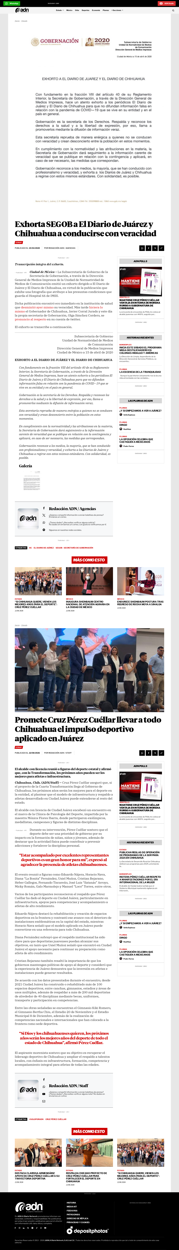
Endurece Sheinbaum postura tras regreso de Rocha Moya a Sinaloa (140, 603)
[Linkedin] (23, 1228)
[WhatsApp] (142, 248)
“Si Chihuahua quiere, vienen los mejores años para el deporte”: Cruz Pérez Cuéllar (36, 604)
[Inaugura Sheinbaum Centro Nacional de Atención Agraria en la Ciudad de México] (89, 581)
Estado (24, 21)
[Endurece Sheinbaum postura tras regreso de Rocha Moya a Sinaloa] (140, 581)
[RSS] (28, 1228)
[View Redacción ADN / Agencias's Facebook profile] (43, 508)
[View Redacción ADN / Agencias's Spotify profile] (43, 529)
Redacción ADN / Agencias (72, 509)
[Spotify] (32, 1228)
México (69, 599)
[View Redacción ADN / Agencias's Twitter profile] (43, 515)
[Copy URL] (161, 248)
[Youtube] (45, 1228)
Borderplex (125, 345)
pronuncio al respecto (30, 319)
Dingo (123, 425)
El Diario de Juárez (44, 548)
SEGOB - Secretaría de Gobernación (74, 548)
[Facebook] (148, 248)
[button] (157, 10)
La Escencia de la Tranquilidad (140, 372)
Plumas (123, 369)
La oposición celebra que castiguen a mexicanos (136, 440)
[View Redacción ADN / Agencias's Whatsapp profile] (43, 522)
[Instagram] (19, 1228)
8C (30, 548)
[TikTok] (36, 1228)
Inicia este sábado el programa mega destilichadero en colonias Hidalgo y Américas (140, 350)
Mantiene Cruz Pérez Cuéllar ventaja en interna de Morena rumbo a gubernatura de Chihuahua (139, 304)
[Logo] (22, 10)
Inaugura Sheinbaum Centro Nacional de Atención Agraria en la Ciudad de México (87, 604)
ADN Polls (124, 297)
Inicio (17, 21)
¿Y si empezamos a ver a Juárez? (140, 410)
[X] (155, 248)
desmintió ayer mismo (37, 307)
